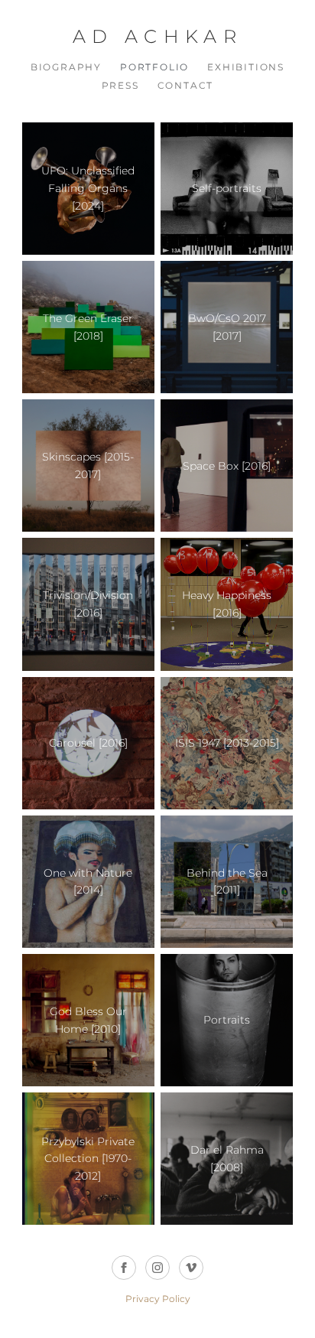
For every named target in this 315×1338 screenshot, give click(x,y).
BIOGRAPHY (66, 67)
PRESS (120, 85)
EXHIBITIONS (245, 67)
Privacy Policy (157, 1298)
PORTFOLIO (154, 67)
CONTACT (186, 85)
